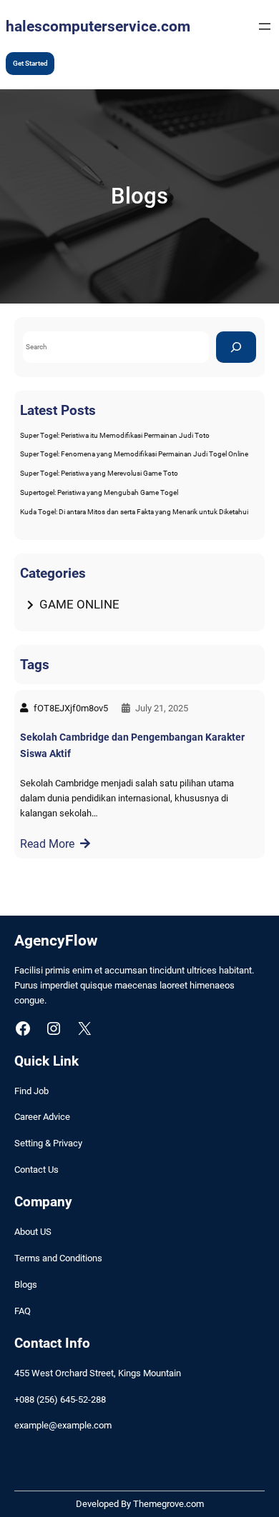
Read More (47, 844)
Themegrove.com (168, 1503)
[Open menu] (264, 26)
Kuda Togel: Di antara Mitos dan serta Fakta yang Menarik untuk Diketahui (134, 512)
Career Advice (42, 1116)
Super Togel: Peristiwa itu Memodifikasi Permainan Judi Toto (115, 435)
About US (33, 1231)
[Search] (236, 346)
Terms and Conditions (58, 1258)
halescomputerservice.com (98, 26)
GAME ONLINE (79, 604)
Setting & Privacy (48, 1143)
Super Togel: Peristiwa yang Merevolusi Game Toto (99, 473)
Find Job (31, 1091)
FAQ (22, 1311)
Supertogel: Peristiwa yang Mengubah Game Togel (99, 492)
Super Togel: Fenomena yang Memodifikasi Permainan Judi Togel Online (134, 454)
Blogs (25, 1284)
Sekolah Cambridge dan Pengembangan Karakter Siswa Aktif (132, 745)
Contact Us (36, 1169)
